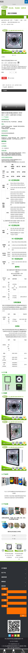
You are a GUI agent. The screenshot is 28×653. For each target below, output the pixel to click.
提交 (23, 615)
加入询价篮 (12, 78)
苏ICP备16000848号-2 (15, 647)
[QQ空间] (18, 635)
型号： (4, 85)
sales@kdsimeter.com (14, 643)
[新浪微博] (12, 635)
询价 (4, 78)
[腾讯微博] (9, 635)
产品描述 (5, 90)
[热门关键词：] (25, 17)
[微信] (15, 635)
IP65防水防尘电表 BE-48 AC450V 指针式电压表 (9, 555)
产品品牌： (5, 87)
